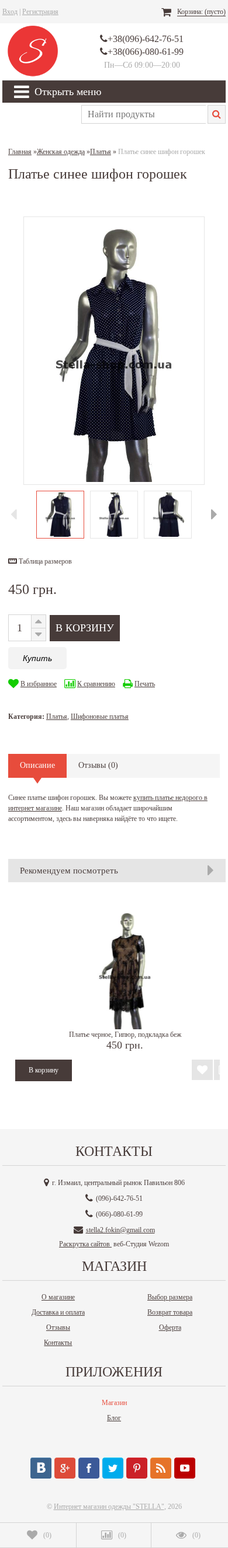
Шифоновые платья (100, 716)
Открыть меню (67, 91)
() (47, 1535)
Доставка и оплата (58, 1312)
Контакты (58, 1343)
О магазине (58, 1297)
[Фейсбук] (88, 1468)
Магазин (114, 1403)
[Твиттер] (112, 1468)
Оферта (170, 1327)
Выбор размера (169, 1297)
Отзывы (58, 1327)
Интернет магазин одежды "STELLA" (109, 1506)
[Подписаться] (160, 1468)
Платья (56, 716)
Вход (10, 12)
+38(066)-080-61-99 (146, 52)
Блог (114, 1418)
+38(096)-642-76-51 (146, 39)
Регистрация (40, 12)
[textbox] (143, 114)
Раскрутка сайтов (85, 1244)
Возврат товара (169, 1312)
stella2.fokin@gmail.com (120, 1230)
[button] (40, 561)
